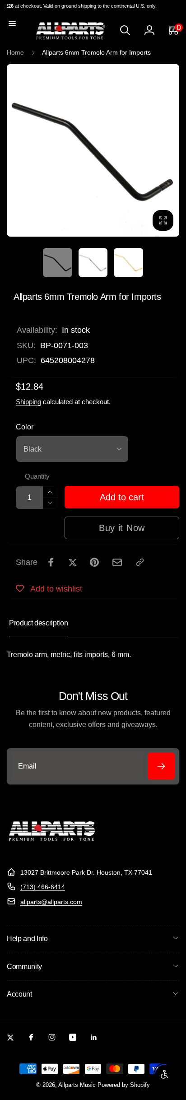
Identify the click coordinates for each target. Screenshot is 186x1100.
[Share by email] (117, 562)
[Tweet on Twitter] (72, 562)
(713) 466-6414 (42, 886)
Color (24, 427)
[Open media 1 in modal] (93, 150)
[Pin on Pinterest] (94, 562)
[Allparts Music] (52, 850)
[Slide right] (169, 150)
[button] (12, 23)
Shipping (28, 402)
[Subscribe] (161, 766)
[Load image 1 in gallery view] (57, 262)
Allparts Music (77, 1085)
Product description (38, 623)
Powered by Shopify (124, 1085)
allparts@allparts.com (51, 901)
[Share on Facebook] (51, 562)
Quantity (37, 476)
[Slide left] (16, 150)
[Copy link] (139, 562)
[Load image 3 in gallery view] (128, 262)
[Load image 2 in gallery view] (93, 262)
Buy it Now (122, 528)
